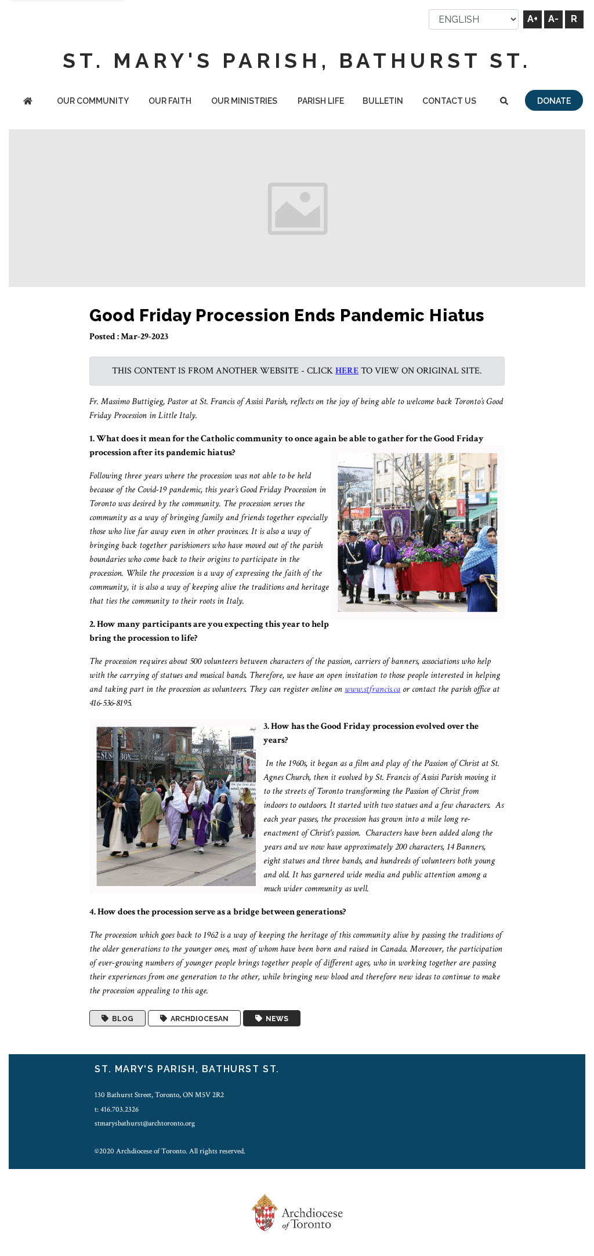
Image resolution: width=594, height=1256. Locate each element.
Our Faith (169, 101)
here (346, 371)
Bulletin (383, 101)
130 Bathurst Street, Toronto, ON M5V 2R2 (159, 1094)
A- (553, 18)
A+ (532, 18)
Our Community (93, 101)
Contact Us (449, 101)
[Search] (504, 102)
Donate (554, 101)
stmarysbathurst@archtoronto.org (145, 1123)
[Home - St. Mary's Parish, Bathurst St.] (27, 102)
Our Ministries (244, 101)
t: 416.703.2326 (117, 1109)
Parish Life (321, 101)
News (275, 1018)
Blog (120, 1018)
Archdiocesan (198, 1018)
